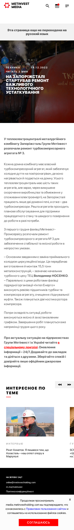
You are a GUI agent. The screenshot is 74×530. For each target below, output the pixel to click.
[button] (60, 384)
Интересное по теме (26, 390)
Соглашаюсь (38, 522)
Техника (13, 67)
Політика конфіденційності (20, 491)
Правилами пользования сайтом (46, 508)
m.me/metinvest (14, 487)
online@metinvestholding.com (21, 482)
